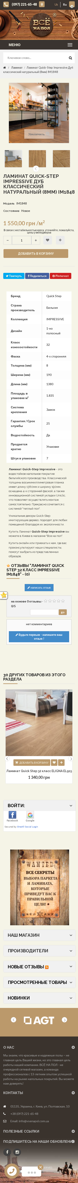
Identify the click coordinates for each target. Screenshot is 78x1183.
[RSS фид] (47, 966)
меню (15, 44)
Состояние (11, 210)
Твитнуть (15, 276)
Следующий (36, 169)
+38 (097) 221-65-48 (24, 1113)
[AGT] (39, 1020)
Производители (28, 950)
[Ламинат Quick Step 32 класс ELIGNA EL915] (39, 722)
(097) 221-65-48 (24, 4)
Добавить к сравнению (60, 240)
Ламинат (17, 67)
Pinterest (62, 276)
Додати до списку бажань (54, 762)
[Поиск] (70, 58)
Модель (9, 203)
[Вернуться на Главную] (4, 67)
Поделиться (38, 276)
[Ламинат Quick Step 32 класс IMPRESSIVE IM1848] (13, 158)
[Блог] (39, 887)
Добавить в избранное (47, 240)
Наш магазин (23, 935)
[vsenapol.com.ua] (42, 25)
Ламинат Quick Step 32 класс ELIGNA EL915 (39, 771)
